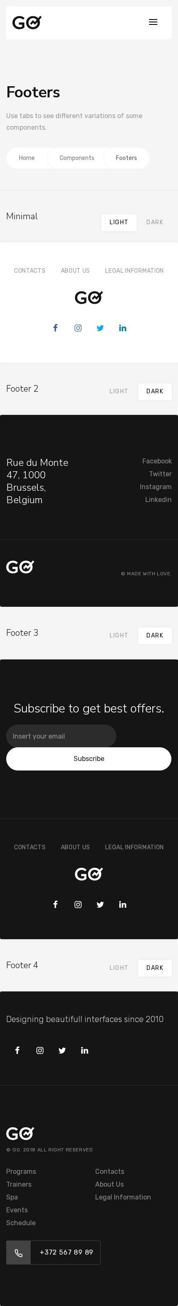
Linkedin (158, 500)
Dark (155, 222)
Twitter (160, 474)
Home (27, 158)
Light (119, 222)
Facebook (157, 461)
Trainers (18, 1184)
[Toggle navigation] (153, 23)
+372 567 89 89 (67, 1252)
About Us (76, 270)
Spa (12, 1197)
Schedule (21, 1223)
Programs (21, 1171)
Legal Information (134, 270)
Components (77, 158)
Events (17, 1210)
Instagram (156, 487)
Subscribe (89, 759)
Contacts (30, 270)
